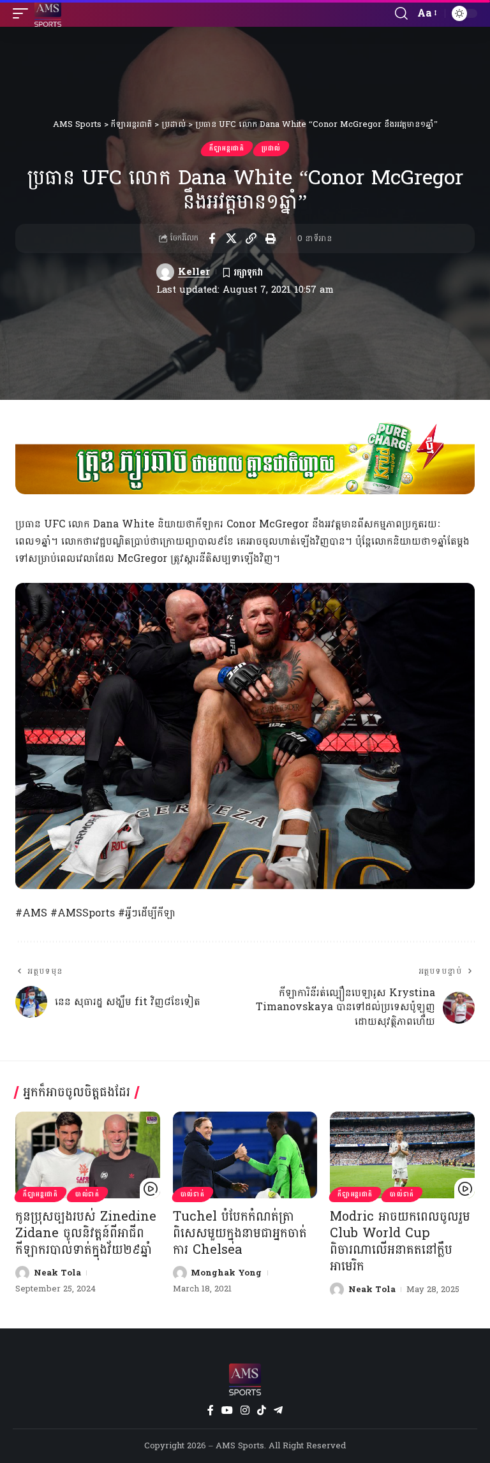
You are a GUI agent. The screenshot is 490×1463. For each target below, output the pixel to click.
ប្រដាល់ (271, 148)
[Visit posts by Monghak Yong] (180, 1273)
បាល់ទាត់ (87, 1194)
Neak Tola (57, 1273)
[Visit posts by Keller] (165, 272)
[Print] (271, 238)
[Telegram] (278, 1410)
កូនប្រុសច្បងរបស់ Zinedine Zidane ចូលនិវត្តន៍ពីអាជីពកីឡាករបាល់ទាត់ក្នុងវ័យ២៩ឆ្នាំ (85, 1233)
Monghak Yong (226, 1273)
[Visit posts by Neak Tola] (22, 1273)
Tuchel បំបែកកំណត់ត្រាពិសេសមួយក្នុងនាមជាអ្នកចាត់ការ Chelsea (240, 1233)
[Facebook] (210, 1410)
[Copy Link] (251, 238)
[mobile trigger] (23, 13)
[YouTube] (227, 1410)
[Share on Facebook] (212, 238)
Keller (194, 272)
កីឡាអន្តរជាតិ (226, 148)
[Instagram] (245, 1410)
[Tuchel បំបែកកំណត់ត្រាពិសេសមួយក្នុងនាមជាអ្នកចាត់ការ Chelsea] (245, 1155)
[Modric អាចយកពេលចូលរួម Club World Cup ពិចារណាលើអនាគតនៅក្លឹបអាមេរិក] (402, 1155)
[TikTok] (261, 1410)
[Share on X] (232, 238)
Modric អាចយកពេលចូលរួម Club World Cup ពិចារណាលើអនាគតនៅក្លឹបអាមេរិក (400, 1241)
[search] (401, 13)
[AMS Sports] (47, 13)
